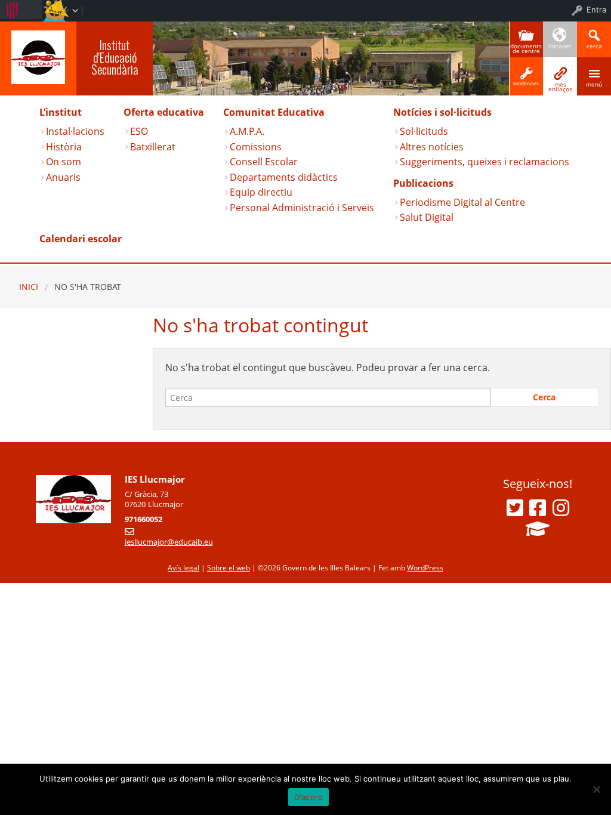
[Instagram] (561, 507)
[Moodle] (538, 528)
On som (63, 161)
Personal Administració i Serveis (302, 207)
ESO (139, 131)
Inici (28, 286)
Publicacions (423, 183)
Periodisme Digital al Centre (462, 202)
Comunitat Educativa (274, 112)
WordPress (425, 568)
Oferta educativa (164, 112)
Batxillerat (152, 146)
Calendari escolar (80, 238)
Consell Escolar (264, 161)
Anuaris (63, 177)
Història (64, 146)
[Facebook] (537, 507)
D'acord (308, 797)
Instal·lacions (75, 131)
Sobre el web (228, 568)
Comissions (256, 146)
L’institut (60, 112)
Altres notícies (432, 146)
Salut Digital (426, 217)
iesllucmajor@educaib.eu (169, 541)
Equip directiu (261, 192)
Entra (596, 9)
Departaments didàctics (284, 177)
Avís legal (183, 568)
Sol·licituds (424, 131)
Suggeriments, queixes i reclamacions (484, 161)
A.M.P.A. (247, 131)
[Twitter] (515, 507)
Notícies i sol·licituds (442, 112)
